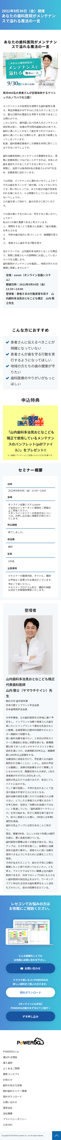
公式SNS (7, 1124)
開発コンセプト (11, 1074)
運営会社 (7, 1108)
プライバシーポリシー (15, 1119)
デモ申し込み (30, 1016)
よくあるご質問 (11, 1068)
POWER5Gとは (11, 1051)
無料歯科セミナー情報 (15, 1091)
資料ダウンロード (30, 992)
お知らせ (7, 1079)
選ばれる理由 (10, 1057)
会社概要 (7, 1113)
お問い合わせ (33, 968)
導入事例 (7, 1062)
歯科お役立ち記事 (12, 1085)
